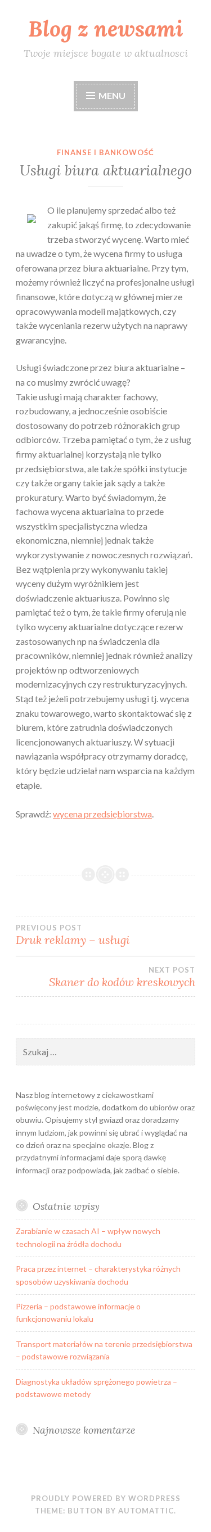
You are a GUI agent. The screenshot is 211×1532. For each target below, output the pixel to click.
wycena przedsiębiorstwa (102, 813)
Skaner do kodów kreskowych (122, 977)
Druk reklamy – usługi (72, 935)
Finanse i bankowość (105, 152)
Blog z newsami (105, 29)
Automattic (146, 1510)
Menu (111, 95)
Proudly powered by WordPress (106, 1498)
